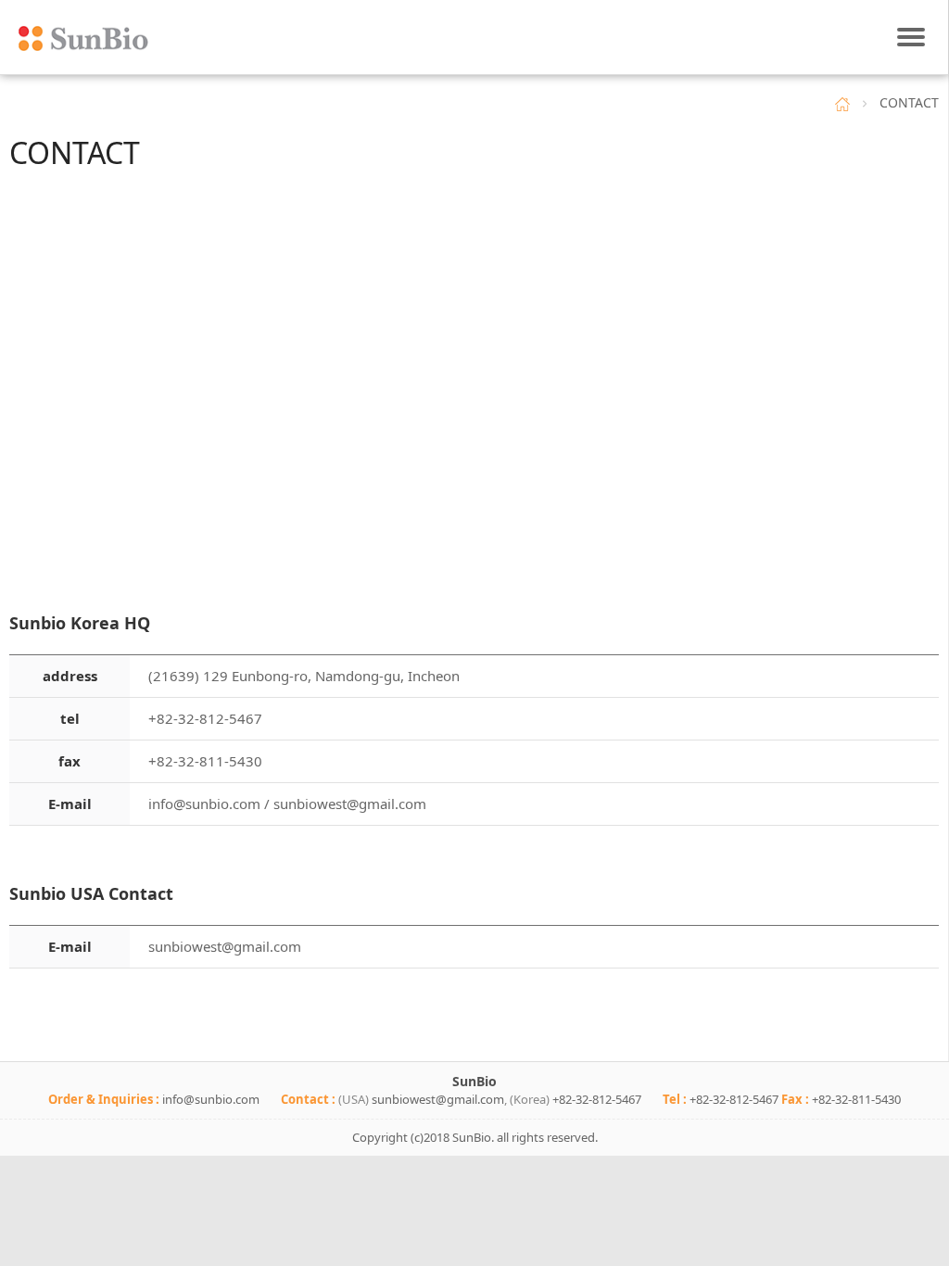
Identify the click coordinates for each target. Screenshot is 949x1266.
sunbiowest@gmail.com (349, 803)
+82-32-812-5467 (596, 1099)
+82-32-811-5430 (856, 1099)
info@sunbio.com (204, 803)
